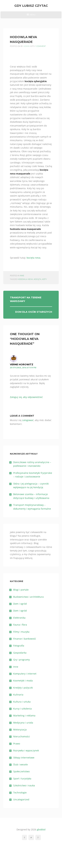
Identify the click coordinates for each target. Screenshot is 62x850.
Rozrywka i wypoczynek (26, 750)
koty (44, 279)
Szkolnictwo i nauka (24, 785)
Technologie (20, 792)
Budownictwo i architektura (28, 596)
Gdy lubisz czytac (31, 6)
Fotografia (18, 645)
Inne (22, 276)
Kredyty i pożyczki (23, 687)
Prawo (16, 743)
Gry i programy (21, 659)
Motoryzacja (20, 729)
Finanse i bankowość (24, 638)
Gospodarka (19, 652)
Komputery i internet (24, 673)
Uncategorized (21, 799)
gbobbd (41, 829)
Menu (31, 15)
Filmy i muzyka (21, 631)
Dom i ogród (20, 603)
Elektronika (19, 617)
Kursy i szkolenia (22, 708)
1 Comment (40, 46)
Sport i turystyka (22, 778)
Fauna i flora (20, 624)
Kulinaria (18, 694)
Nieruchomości (21, 736)
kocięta (37, 279)
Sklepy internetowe (23, 757)
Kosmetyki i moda (23, 680)
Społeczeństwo (21, 771)
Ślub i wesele (20, 764)
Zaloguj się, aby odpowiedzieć (26, 397)
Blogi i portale (21, 589)
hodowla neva (25, 279)
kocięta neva (33, 257)
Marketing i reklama (24, 715)
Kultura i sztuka (22, 701)
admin (26, 46)
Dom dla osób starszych (33, 311)
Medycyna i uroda (23, 722)
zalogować (28, 420)
